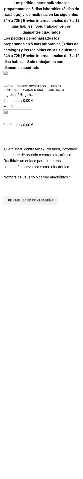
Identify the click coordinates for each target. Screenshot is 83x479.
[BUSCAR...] (77, 16)
